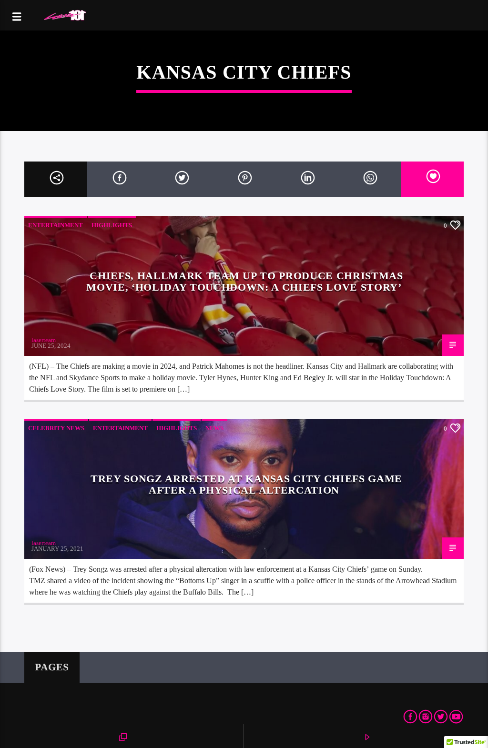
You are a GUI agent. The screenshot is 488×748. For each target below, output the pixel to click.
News (214, 428)
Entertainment (55, 225)
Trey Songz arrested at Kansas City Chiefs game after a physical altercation (246, 484)
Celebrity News (56, 428)
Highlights (112, 225)
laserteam (43, 340)
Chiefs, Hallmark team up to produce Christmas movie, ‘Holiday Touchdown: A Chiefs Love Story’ (244, 281)
